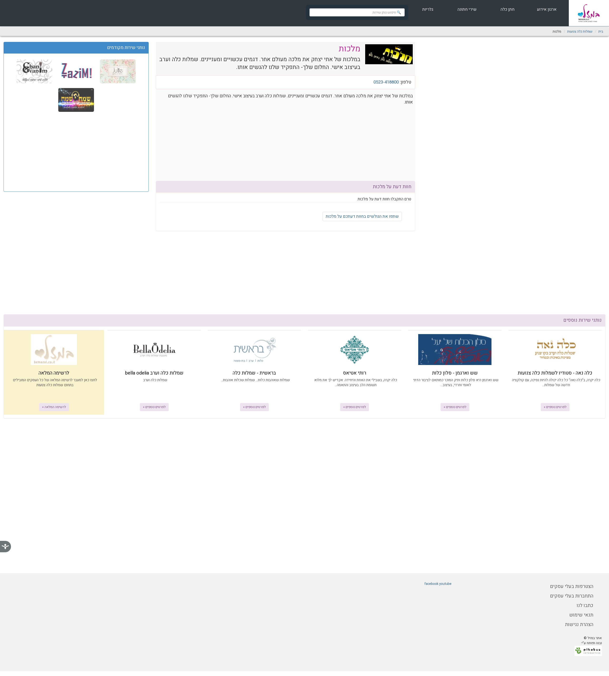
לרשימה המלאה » (54, 407)
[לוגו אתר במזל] (589, 13)
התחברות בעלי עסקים (571, 595)
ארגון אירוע (546, 9)
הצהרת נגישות (579, 624)
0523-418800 (386, 82)
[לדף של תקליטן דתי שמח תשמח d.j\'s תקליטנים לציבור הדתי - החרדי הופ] (76, 99)
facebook (431, 583)
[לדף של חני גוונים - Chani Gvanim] (34, 71)
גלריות (427, 9)
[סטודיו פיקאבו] (588, 650)
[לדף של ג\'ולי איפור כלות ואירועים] (117, 71)
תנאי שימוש (581, 615)
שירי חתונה (466, 9)
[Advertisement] (76, 151)
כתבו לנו (585, 605)
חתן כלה (507, 9)
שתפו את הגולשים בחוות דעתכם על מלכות (362, 216)
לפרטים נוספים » (555, 407)
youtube (445, 583)
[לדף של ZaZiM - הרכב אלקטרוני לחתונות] (75, 71)
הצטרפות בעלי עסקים (571, 586)
